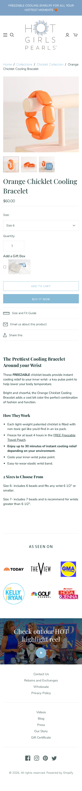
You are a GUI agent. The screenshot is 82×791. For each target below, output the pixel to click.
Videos (41, 712)
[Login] (67, 35)
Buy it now (41, 299)
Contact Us (41, 674)
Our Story (41, 731)
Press (41, 725)
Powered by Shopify (59, 773)
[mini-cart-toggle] (75, 35)
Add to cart (41, 286)
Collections (24, 64)
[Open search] (12, 35)
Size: (6, 215)
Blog (41, 718)
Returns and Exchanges (41, 680)
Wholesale (41, 687)
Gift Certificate (41, 737)
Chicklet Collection (50, 64)
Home (7, 64)
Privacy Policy (41, 693)
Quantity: (9, 236)
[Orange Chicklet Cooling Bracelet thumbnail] (11, 164)
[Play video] (41, 653)
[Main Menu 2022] (5, 35)
